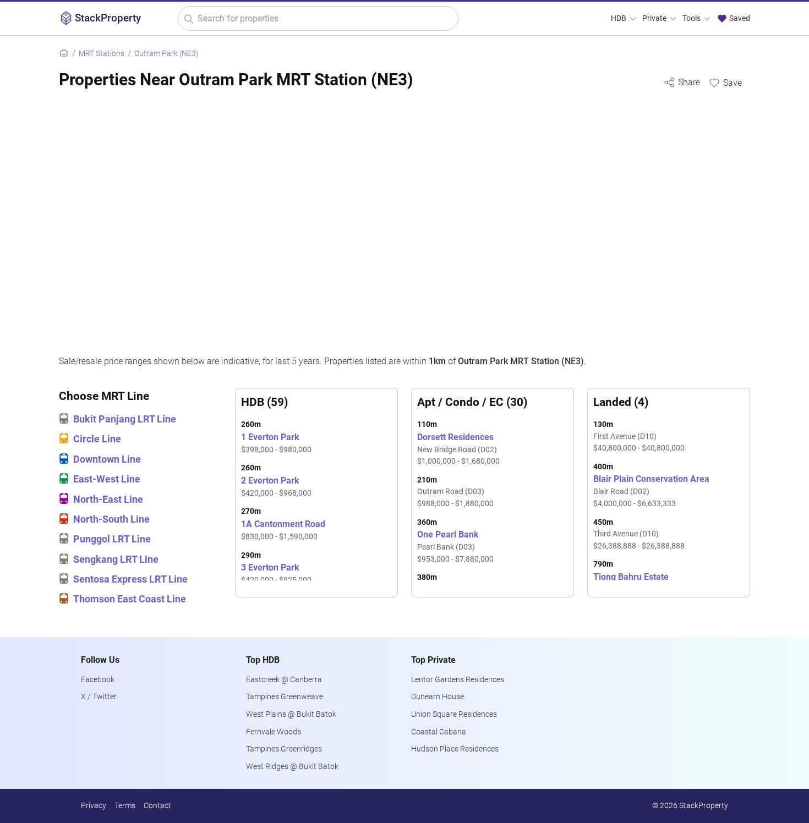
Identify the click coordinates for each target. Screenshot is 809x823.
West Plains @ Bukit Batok (291, 714)
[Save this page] (725, 82)
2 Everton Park (276, 486)
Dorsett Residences (458, 449)
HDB (619, 18)
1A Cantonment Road (283, 530)
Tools (692, 18)
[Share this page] (681, 82)
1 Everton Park (276, 443)
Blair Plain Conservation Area (651, 491)
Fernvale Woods (273, 732)
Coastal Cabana (438, 732)
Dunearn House (437, 696)
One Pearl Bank (455, 546)
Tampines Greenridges (284, 749)
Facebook (97, 679)
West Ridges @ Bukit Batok (292, 766)
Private (655, 18)
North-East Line (108, 499)
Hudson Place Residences (455, 749)
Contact (157, 805)
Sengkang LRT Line (115, 559)
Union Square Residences (454, 714)
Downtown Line (107, 459)
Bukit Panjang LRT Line (124, 419)
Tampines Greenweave (284, 696)
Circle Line (97, 439)
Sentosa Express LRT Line (130, 579)
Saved (739, 18)
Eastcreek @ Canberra (284, 679)
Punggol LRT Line (112, 539)
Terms (124, 805)
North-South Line (111, 519)
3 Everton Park (276, 573)
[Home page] (64, 53)
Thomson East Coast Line (129, 599)
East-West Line (106, 479)
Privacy (93, 805)
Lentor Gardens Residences (457, 679)
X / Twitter (99, 696)
